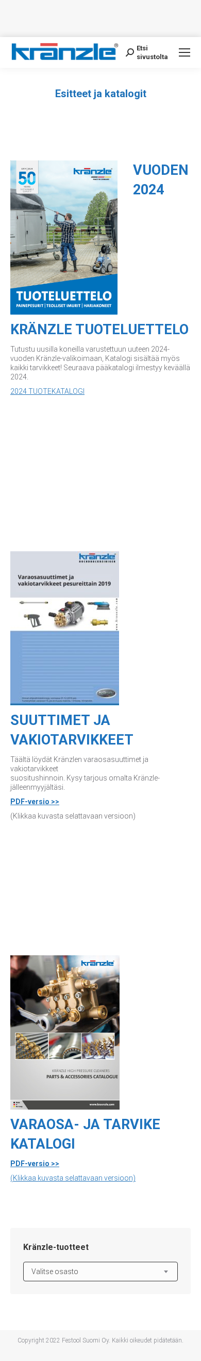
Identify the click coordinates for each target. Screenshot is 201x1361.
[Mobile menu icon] (184, 52)
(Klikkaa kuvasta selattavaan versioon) (73, 1178)
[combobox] (100, 1271)
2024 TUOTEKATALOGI (47, 391)
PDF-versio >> (34, 801)
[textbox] (54, 1271)
